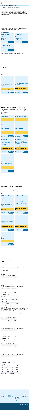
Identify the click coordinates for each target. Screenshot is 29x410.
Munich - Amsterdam (25, 396)
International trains (10, 394)
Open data (4, 404)
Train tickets (9, 397)
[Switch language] (26, 3)
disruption (2, 0)
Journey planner (10, 392)
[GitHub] (27, 404)
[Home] (1, 7)
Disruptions (2, 396)
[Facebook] (20, 404)
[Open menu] (28, 3)
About (2, 404)
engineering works (6, 0)
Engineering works (3, 397)
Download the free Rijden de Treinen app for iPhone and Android (11, 5)
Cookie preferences (11, 404)
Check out (10, 92)
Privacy (7, 404)
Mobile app (2, 393)
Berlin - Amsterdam (25, 395)
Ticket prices (4, 7)
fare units (6, 305)
